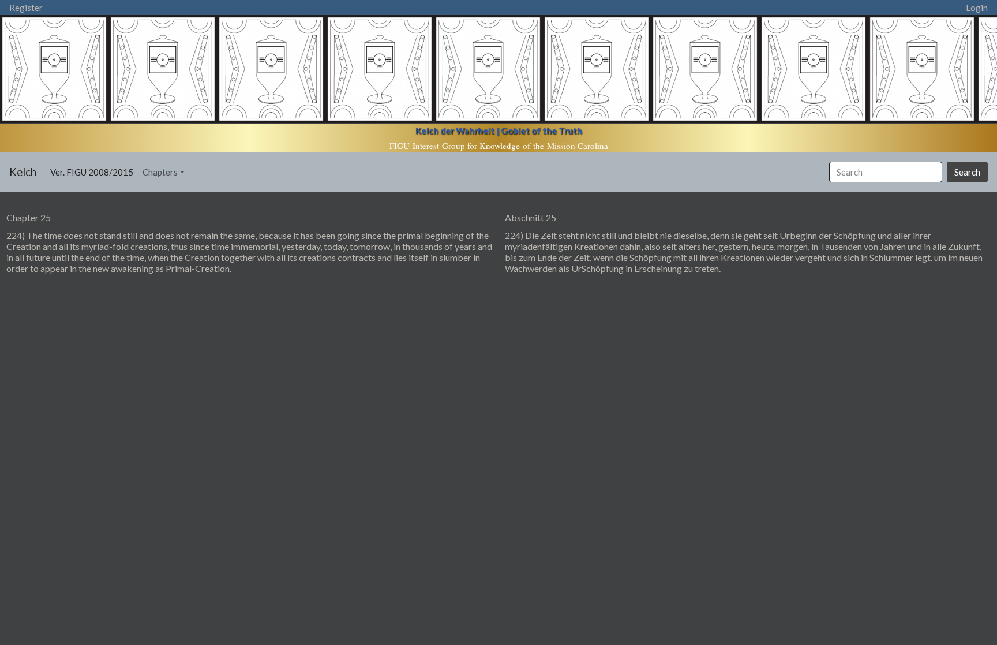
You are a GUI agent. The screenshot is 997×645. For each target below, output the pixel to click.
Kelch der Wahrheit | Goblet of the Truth (498, 130)
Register (26, 7)
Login (977, 7)
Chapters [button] (160, 172)
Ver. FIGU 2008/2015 (94, 171)
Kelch (22, 171)
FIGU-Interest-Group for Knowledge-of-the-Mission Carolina (498, 145)
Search (967, 172)
